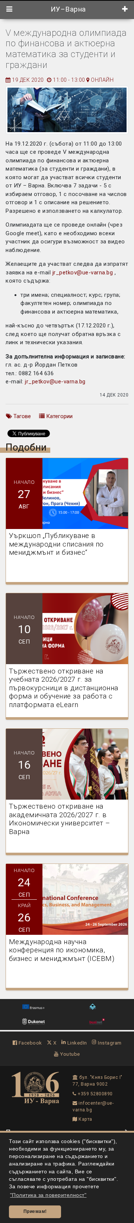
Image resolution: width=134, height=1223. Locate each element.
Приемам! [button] (35, 1211)
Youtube (69, 1054)
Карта (84, 1119)
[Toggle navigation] (9, 9)
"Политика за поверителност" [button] (48, 1195)
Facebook (29, 1043)
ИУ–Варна (67, 9)
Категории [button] (59, 416)
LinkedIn (76, 1043)
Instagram (109, 1043)
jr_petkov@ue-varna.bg (82, 272)
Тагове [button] (21, 416)
